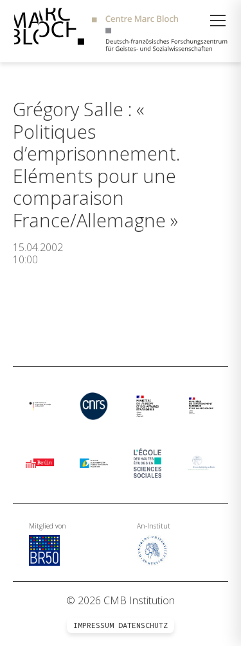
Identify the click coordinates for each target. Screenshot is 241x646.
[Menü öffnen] (218, 20)
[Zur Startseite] (120, 31)
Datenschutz (143, 625)
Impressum (93, 625)
